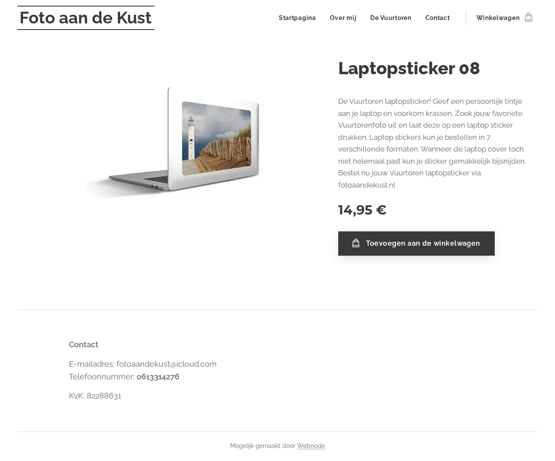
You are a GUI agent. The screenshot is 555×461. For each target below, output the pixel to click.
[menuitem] (300, 18)
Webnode (311, 445)
